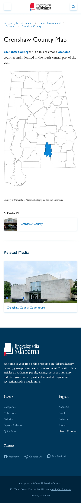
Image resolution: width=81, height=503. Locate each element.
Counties (10, 26)
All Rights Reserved (61, 489)
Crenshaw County (31, 26)
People (62, 413)
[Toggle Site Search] (73, 7)
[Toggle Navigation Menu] (7, 7)
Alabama (64, 52)
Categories (9, 406)
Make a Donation (68, 431)
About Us (64, 406)
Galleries (8, 419)
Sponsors (63, 425)
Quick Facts (10, 431)
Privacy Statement (40, 495)
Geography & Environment (18, 23)
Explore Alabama (13, 425)
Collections (10, 413)
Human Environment (50, 23)
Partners (63, 419)
